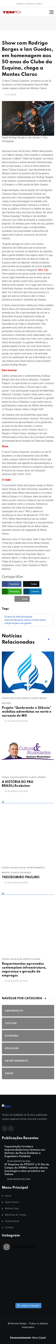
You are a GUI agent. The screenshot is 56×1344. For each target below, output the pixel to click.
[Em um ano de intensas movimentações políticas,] (28, 1287)
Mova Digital (28, 1337)
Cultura (27, 620)
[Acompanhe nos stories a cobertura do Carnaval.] (28, 1299)
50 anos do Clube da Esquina (18, 616)
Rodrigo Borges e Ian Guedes (18, 623)
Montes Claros (39, 620)
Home (8, 1196)
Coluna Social (12, 1221)
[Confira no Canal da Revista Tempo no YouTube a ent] (28, 1259)
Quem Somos (12, 1202)
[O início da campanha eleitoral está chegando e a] (28, 1267)
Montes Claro (12, 1208)
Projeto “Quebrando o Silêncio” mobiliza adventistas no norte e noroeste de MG (26, 711)
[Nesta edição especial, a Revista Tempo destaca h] (28, 1255)
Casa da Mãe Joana (13, 620)
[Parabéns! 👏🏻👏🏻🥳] (28, 1295)
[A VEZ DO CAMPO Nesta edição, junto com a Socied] (28, 1283)
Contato (9, 1227)
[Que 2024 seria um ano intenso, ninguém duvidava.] (28, 1291)
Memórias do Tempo (15, 1215)
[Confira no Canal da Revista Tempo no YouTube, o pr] (28, 1279)
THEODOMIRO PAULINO (21, 877)
